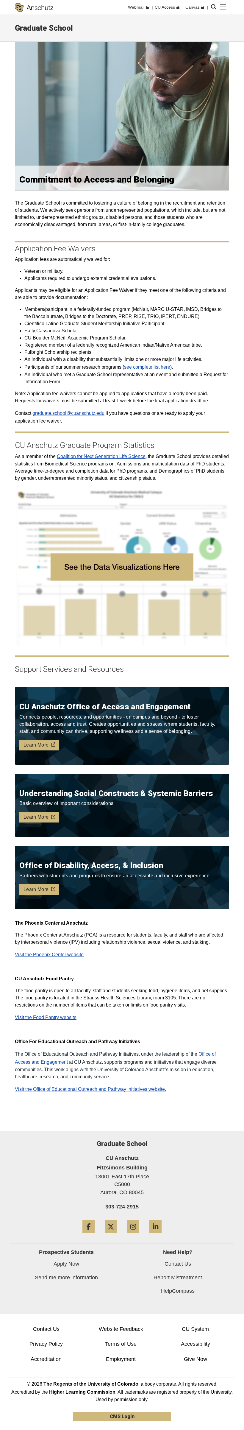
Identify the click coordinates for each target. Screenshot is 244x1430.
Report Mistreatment (178, 1278)
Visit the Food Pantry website (45, 1017)
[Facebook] (88, 1235)
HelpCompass (178, 1291)
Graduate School (44, 28)
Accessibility (195, 1344)
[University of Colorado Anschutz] (34, 7)
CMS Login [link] (122, 1416)
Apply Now (66, 1264)
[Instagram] (133, 1235)
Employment (121, 1359)
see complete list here (147, 367)
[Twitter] (110, 1235)
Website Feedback (121, 1329)
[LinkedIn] (155, 1235)
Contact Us (178, 1264)
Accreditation (46, 1359)
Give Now (195, 1359)
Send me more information (66, 1278)
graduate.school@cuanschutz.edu (68, 413)
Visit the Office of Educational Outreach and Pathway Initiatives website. (90, 1089)
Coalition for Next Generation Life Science (101, 456)
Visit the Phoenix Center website (49, 954)
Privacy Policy (46, 1344)
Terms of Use (121, 1344)
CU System (195, 1329)
